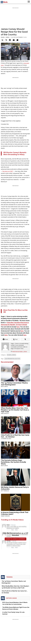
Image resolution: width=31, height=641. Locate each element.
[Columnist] (6, 346)
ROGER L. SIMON (11, 355)
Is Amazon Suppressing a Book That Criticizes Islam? (14, 513)
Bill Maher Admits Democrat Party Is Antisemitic (15, 488)
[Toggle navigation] (28, 1)
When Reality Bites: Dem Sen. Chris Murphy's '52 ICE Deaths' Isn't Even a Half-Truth (15, 410)
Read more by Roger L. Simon (19, 351)
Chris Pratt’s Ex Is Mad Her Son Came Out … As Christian (15, 436)
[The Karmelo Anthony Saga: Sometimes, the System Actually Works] (15, 450)
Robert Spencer (5, 516)
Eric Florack (4, 386)
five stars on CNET (7, 171)
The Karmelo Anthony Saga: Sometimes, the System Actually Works (13, 462)
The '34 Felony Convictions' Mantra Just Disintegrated (14, 384)
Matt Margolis (5, 490)
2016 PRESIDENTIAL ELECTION (12, 358)
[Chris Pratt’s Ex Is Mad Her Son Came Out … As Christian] (15, 425)
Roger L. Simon (5, 37)
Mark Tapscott (5, 413)
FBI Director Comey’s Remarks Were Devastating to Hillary (14, 153)
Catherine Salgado (6, 438)
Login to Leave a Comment (15, 539)
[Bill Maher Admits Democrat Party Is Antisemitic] (15, 477)
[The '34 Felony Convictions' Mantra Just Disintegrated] (15, 373)
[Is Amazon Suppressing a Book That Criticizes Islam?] (15, 502)
